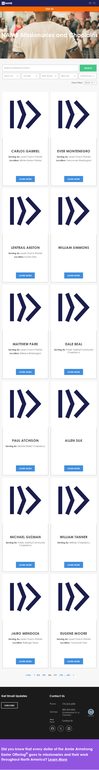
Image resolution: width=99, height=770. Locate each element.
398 (61, 675)
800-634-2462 (68, 709)
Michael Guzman (25, 537)
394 (38, 675)
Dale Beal (73, 344)
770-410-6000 (68, 704)
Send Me (50, 9)
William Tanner (74, 537)
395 (44, 675)
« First (28, 675)
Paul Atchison (25, 440)
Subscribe (9, 705)
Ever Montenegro (73, 151)
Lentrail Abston (25, 247)
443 (68, 675)
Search (88, 68)
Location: (14, 160)
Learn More (25, 179)
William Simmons (73, 247)
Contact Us (67, 720)
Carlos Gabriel (25, 151)
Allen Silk (73, 440)
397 (55, 675)
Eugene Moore (73, 633)
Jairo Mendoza (25, 633)
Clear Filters (77, 82)
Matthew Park (25, 344)
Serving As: (14, 156)
